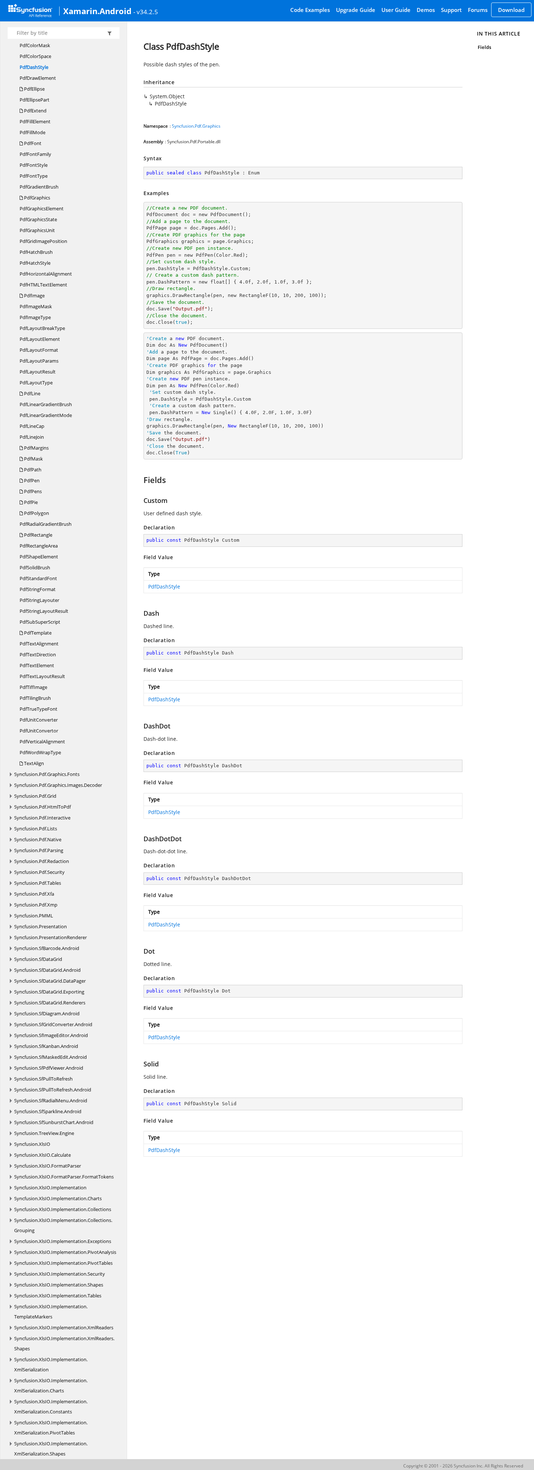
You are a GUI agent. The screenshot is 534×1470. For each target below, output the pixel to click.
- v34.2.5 (145, 12)
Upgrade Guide (355, 9)
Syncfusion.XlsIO (32, 1144)
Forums (478, 9)
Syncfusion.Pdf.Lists (35, 828)
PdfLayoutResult (38, 371)
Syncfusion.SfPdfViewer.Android (48, 1068)
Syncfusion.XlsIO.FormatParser (47, 1166)
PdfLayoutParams (39, 361)
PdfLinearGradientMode (46, 415)
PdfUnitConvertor (39, 730)
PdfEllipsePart (34, 99)
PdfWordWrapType (40, 752)
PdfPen (31, 480)
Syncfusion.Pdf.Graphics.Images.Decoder (58, 785)
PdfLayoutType (36, 382)
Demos (426, 9)
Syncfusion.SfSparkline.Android (47, 1111)
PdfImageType (35, 317)
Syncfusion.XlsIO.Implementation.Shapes (58, 1284)
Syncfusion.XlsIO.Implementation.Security (59, 1274)
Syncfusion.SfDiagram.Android (47, 1013)
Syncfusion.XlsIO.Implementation (50, 1187)
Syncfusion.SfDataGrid (38, 959)
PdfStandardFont (38, 578)
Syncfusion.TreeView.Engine (44, 1133)
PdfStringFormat (38, 589)
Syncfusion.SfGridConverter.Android (53, 1024)
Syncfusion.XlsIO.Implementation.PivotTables (63, 1263)
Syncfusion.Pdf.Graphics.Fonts (47, 774)
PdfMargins (36, 448)
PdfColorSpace (35, 56)
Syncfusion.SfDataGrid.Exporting (49, 991)
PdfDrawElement (38, 78)
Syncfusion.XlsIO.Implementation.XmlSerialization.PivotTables (51, 1427)
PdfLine (31, 393)
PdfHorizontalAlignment (46, 274)
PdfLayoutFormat (39, 350)
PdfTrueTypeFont (38, 709)
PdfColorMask (35, 45)
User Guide (395, 9)
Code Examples (310, 9)
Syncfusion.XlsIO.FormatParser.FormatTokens (64, 1176)
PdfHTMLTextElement (43, 284)
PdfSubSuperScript (40, 622)
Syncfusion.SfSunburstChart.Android (53, 1122)
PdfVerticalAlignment (42, 741)
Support (451, 9)
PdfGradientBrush (39, 186)
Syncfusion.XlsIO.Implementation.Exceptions (62, 1241)
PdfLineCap (32, 426)
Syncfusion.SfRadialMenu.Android (50, 1100)
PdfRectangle (37, 535)
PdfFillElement (35, 121)
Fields (484, 47)
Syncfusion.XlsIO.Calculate (42, 1155)
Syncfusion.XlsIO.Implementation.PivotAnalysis (65, 1252)
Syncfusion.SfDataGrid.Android (47, 970)
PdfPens (32, 491)
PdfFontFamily (35, 154)
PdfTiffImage (33, 687)
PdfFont (32, 143)
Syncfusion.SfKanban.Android (46, 1046)
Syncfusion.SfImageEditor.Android (51, 1035)
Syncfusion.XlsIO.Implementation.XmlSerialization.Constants (51, 1406)
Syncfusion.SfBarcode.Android (46, 948)
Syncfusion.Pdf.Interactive (42, 817)
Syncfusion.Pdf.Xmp (35, 904)
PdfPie (30, 502)
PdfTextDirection (38, 654)
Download (511, 9)
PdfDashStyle (34, 67)
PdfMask (33, 458)
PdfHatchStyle (35, 263)
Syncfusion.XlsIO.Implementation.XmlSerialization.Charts (51, 1385)
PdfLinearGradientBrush (46, 404)
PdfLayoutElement (40, 339)
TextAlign (33, 763)
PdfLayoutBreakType (42, 328)
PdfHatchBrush (36, 252)
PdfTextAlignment (39, 643)
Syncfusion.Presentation (40, 926)
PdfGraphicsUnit (37, 230)
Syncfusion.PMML (33, 915)
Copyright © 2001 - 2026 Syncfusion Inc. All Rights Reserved (463, 1466)
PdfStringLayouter (39, 600)
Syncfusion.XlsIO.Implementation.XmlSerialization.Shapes (51, 1448)
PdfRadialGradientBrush (46, 524)
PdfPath (32, 469)
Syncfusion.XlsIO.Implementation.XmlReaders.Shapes (64, 1343)
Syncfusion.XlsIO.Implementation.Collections (62, 1209)
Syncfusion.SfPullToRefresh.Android (52, 1089)
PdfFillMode (32, 132)
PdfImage (34, 295)
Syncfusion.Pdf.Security (39, 872)
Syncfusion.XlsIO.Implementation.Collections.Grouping (63, 1225)
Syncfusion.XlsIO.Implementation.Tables (57, 1295)
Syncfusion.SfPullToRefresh (43, 1078)
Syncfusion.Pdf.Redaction (41, 861)
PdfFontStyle (34, 165)
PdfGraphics (36, 197)
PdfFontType (34, 176)
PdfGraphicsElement (42, 208)
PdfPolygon (36, 513)
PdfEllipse (34, 89)
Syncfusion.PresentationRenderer (50, 937)
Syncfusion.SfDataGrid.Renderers (49, 1002)
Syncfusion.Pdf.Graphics (196, 126)
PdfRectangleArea (39, 545)
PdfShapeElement (39, 556)
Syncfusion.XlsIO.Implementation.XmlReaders (63, 1327)
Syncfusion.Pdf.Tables (37, 883)
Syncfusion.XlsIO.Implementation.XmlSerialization (51, 1364)
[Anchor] (140, 479)
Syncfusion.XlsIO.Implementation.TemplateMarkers (51, 1311)
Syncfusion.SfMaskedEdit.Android (50, 1057)
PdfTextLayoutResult (42, 676)
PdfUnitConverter (39, 720)
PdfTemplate (37, 632)
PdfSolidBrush (35, 567)
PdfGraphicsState (38, 219)
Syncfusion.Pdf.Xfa (34, 894)
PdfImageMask (36, 306)
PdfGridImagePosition (43, 241)
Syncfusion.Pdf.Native (37, 839)
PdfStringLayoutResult (44, 611)
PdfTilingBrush (35, 698)
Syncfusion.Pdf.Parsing (38, 850)
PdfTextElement (37, 665)
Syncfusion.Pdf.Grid (35, 796)
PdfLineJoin (32, 437)
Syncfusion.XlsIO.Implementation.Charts (58, 1198)
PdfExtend (34, 110)
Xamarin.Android (97, 10)
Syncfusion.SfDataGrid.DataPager (50, 981)
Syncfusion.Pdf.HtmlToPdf (42, 807)
